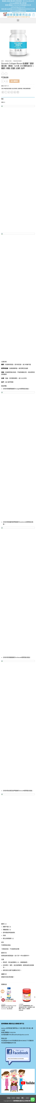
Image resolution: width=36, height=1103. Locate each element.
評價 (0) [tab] (3, 102)
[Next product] (2, 73)
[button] (33, 15)
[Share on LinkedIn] (17, 92)
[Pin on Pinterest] (14, 92)
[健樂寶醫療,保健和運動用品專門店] (17, 15)
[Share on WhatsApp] (2, 92)
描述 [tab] (2, 98)
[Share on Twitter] (8, 92)
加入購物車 (14, 81)
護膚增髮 (20, 88)
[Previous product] (6, 73)
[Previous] (1, 1000)
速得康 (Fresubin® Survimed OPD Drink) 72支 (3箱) (8, 1006)
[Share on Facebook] (5, 92)
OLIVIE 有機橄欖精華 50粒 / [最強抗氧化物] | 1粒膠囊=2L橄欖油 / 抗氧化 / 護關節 (27, 1007)
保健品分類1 (8, 61)
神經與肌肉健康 (17, 61)
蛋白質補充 (14, 88)
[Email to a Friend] (11, 92)
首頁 (2, 61)
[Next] (35, 1000)
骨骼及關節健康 (26, 88)
